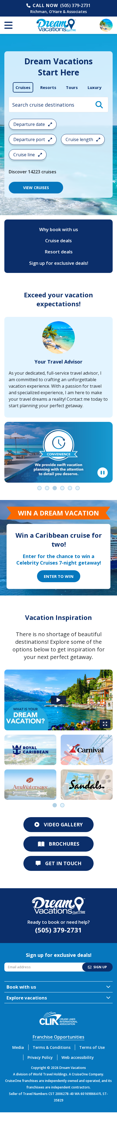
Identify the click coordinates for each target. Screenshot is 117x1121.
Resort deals (59, 252)
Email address (16, 964)
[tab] (23, 87)
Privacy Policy (40, 1057)
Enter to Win (58, 576)
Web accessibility (77, 1057)
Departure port (29, 139)
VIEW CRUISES (36, 187)
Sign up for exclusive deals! (58, 263)
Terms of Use (92, 1047)
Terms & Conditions (51, 1047)
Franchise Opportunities (58, 1037)
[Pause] (102, 472)
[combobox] (58, 104)
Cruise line (24, 155)
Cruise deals (58, 240)
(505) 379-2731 (75, 5)
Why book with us (58, 229)
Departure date (29, 124)
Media (18, 1047)
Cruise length (80, 139)
